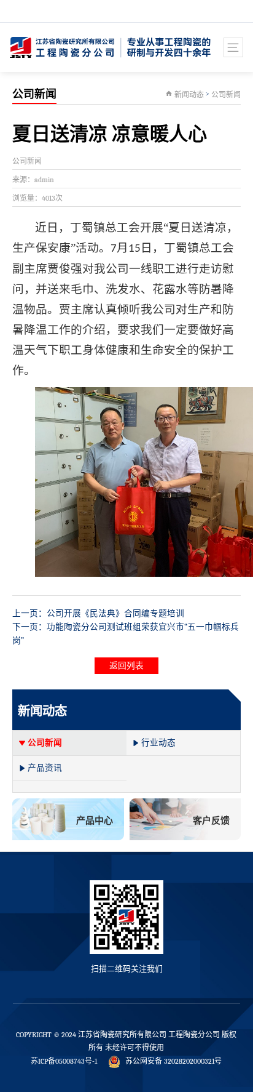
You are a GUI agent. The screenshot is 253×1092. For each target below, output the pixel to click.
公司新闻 (226, 94)
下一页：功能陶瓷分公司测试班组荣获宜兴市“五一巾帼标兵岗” (125, 633)
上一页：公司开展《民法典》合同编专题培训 (98, 613)
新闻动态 (189, 94)
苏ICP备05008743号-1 (64, 1061)
